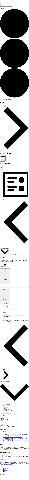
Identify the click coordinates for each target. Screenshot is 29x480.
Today (1, 246)
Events (4, 106)
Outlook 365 (5, 407)
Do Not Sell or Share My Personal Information (14, 463)
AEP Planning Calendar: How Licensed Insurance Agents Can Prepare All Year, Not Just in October (15, 435)
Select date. (12, 254)
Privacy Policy (20, 462)
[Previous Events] (16, 243)
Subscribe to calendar (5, 381)
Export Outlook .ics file (8, 410)
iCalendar (5, 405)
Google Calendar (6, 404)
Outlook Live (5, 408)
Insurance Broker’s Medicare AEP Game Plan (12, 437)
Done (2, 266)
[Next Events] (3, 244)
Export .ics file (6, 409)
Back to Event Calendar (6, 99)
